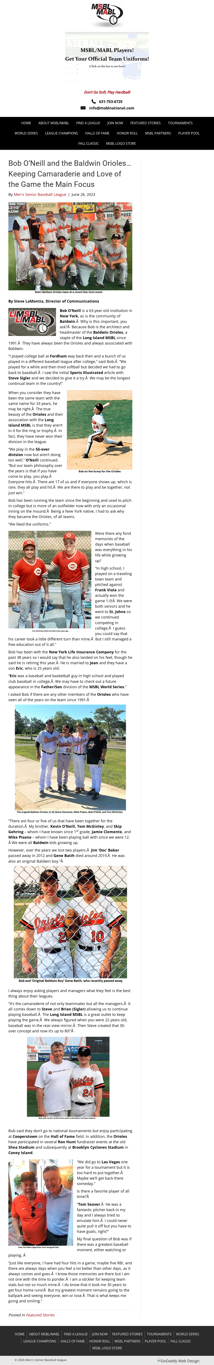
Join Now (100, 1334)
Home (20, 1334)
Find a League (76, 1334)
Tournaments (159, 1334)
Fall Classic (181, 1341)
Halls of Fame (73, 1341)
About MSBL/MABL (44, 1334)
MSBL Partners (127, 1341)
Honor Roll (99, 1341)
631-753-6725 (110, 101)
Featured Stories (40, 1314)
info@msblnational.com (111, 107)
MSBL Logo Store (107, 1348)
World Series (187, 1334)
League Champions (39, 1341)
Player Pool (155, 1341)
